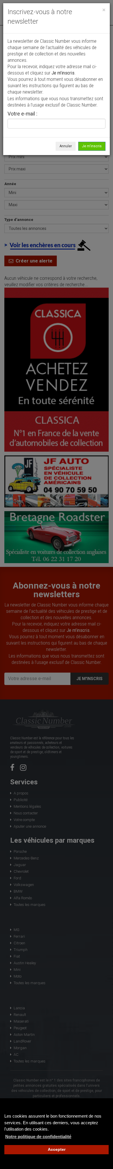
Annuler (65, 146)
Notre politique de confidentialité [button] (38, 1136)
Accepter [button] (56, 1149)
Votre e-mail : (22, 114)
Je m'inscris (92, 146)
